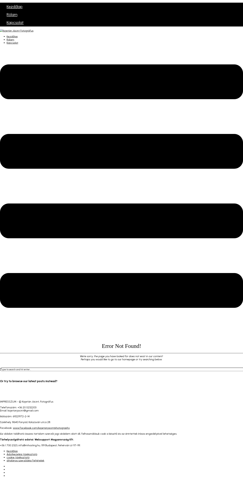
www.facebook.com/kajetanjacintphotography (41, 427)
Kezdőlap (14, 6)
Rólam (12, 14)
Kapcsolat (15, 22)
